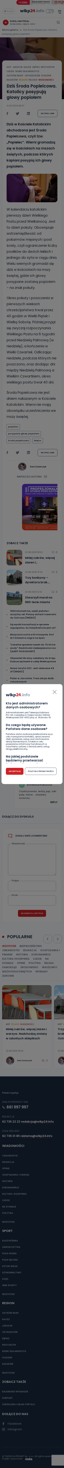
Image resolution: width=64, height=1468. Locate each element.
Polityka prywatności (41, 771)
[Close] (54, 692)
